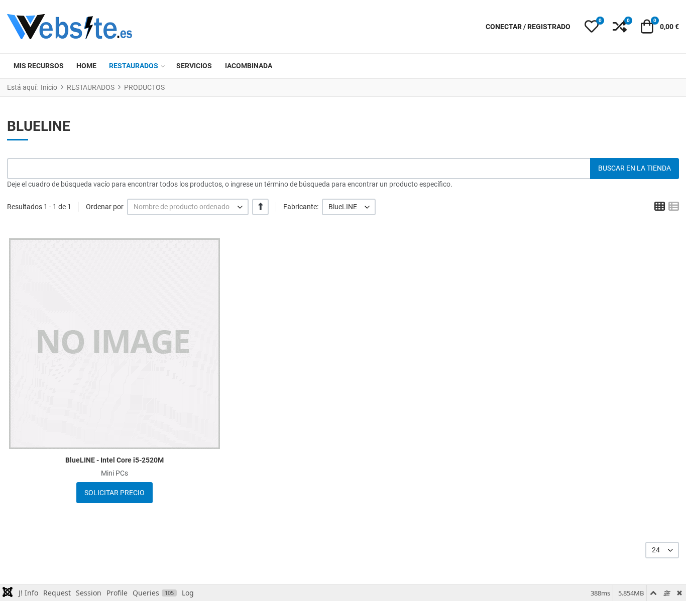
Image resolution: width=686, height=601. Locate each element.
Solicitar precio (114, 493)
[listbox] (188, 207)
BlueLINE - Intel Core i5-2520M (114, 460)
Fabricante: (300, 207)
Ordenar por (105, 207)
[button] (591, 26)
